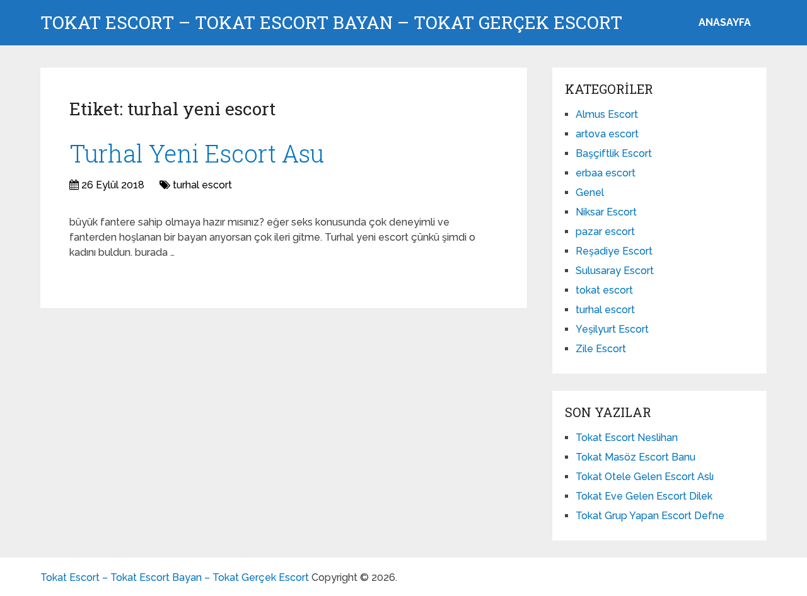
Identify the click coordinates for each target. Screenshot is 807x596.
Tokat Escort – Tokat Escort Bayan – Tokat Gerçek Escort (331, 23)
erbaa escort (606, 173)
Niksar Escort (606, 212)
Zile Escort (601, 349)
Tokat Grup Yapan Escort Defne (650, 516)
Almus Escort (607, 114)
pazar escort (605, 232)
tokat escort (604, 290)
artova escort (607, 134)
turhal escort (202, 185)
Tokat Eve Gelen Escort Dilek (644, 496)
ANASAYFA (725, 22)
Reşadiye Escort (614, 251)
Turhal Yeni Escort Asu (196, 153)
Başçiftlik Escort (614, 153)
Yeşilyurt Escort (612, 329)
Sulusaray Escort (615, 271)
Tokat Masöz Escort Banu (635, 457)
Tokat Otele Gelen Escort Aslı (645, 477)
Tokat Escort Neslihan (627, 438)
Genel (590, 192)
